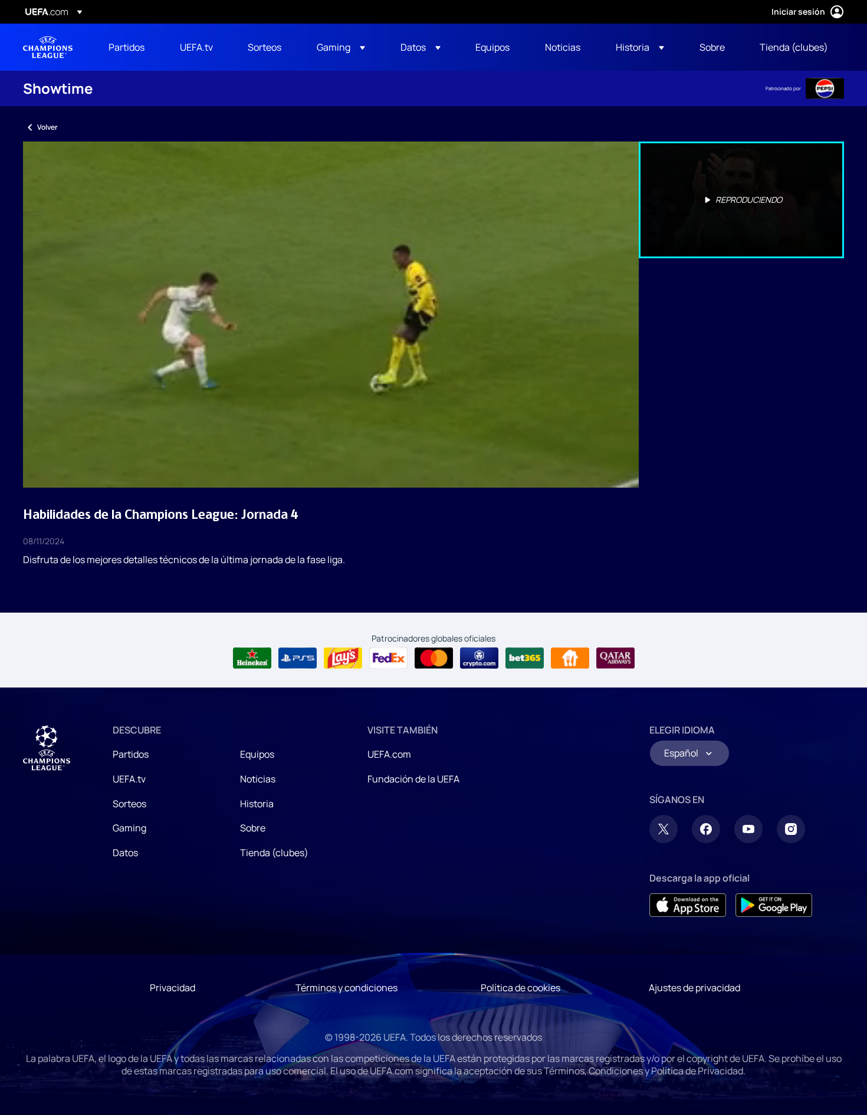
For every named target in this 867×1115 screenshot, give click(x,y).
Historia (257, 803)
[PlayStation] (297, 658)
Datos (125, 852)
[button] (341, 47)
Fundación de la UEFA (413, 778)
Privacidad (172, 987)
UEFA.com (389, 754)
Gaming (129, 827)
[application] (331, 315)
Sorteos (129, 803)
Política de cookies (520, 987)
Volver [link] (47, 127)
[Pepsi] (825, 88)
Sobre (252, 827)
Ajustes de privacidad (694, 987)
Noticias (257, 778)
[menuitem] (129, 47)
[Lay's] (343, 658)
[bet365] (524, 658)
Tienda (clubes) (274, 852)
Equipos (257, 754)
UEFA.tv (129, 778)
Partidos (131, 754)
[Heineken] (252, 658)
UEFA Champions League (48, 47)
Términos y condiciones (346, 987)
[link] (126, 47)
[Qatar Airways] (615, 658)
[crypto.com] (479, 658)
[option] (741, 200)
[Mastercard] (434, 658)
